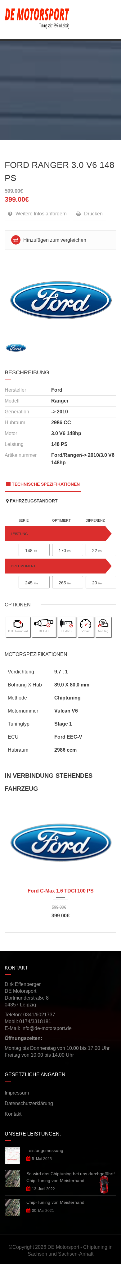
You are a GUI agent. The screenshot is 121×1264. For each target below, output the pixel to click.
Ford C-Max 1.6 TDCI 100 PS (61, 890)
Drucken (93, 213)
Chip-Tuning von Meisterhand (55, 1202)
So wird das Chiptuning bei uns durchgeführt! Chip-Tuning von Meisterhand (70, 1177)
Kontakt (13, 1114)
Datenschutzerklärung (29, 1103)
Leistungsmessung (44, 1150)
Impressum (17, 1092)
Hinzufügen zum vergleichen (54, 240)
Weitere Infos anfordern (41, 213)
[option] (60, 297)
